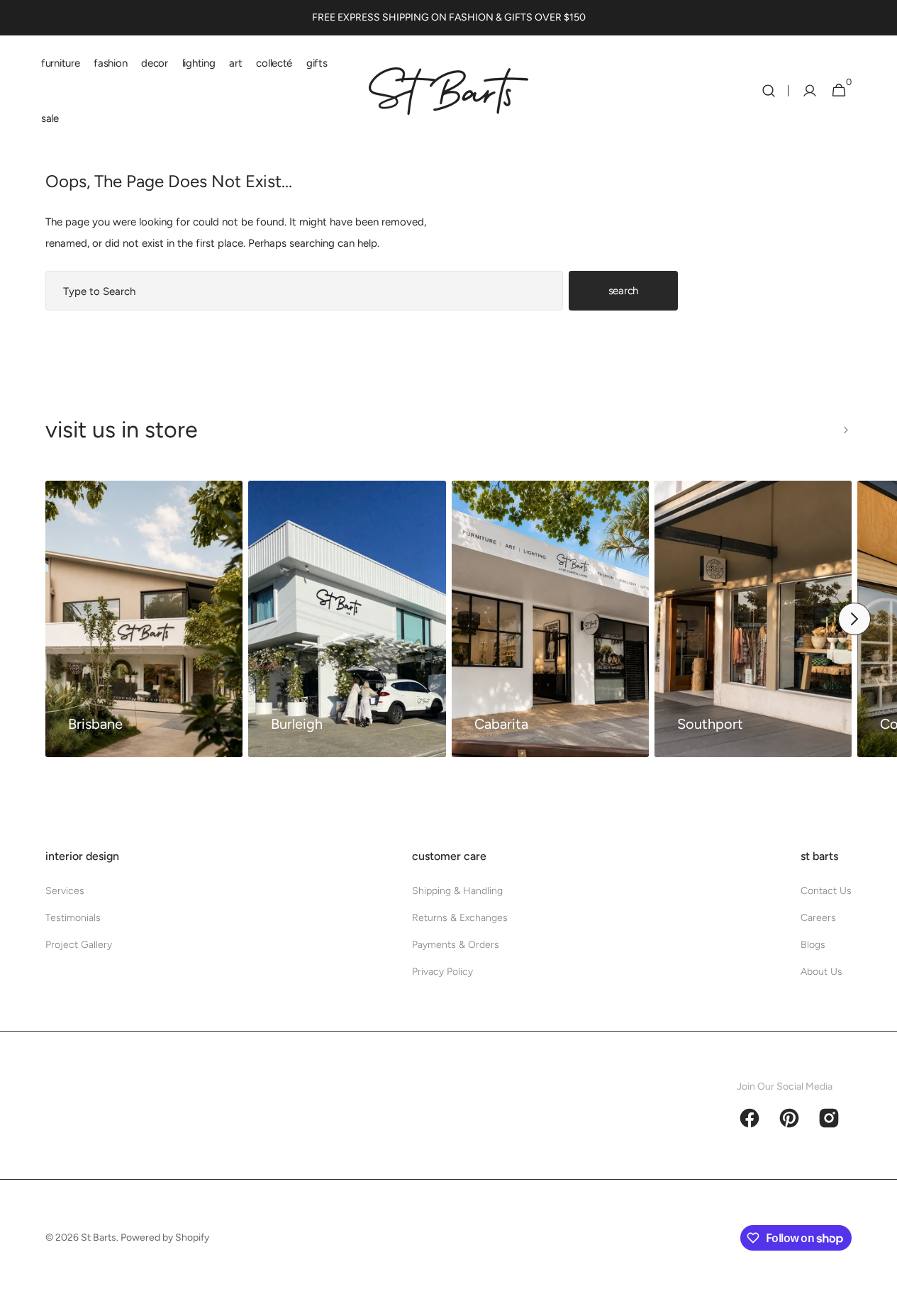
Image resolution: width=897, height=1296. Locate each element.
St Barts (98, 1237)
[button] (768, 90)
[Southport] (753, 619)
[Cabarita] (550, 619)
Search (623, 290)
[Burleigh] (346, 619)
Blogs (813, 945)
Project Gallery (78, 945)
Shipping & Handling (457, 891)
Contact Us (826, 891)
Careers (818, 918)
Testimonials (73, 918)
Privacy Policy (442, 972)
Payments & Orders (455, 945)
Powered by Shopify (165, 1237)
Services (64, 891)
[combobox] (304, 291)
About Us (821, 972)
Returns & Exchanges (460, 918)
